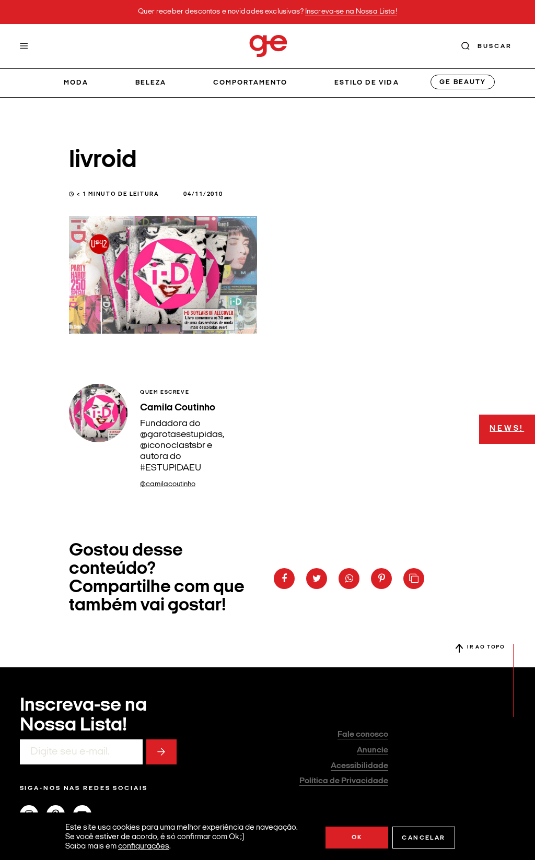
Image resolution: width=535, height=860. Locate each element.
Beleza (150, 82)
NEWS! (507, 429)
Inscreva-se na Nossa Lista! (351, 12)
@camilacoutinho (167, 484)
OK (357, 837)
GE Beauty (462, 82)
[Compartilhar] (284, 578)
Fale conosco (363, 735)
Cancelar (423, 838)
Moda (76, 82)
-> (161, 751)
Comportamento (250, 82)
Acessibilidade (359, 766)
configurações (143, 847)
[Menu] (24, 46)
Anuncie (372, 750)
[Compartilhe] (413, 578)
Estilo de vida (366, 82)
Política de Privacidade (343, 781)
